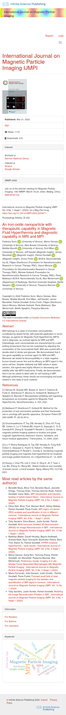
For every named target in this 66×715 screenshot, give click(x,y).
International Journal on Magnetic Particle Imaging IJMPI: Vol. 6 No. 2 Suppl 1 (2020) (35, 500)
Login (61, 35)
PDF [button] (7, 125)
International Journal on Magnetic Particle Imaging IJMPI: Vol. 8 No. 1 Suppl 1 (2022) (33, 517)
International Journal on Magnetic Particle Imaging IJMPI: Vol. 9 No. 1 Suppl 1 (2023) (35, 597)
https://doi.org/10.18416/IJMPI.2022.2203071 (24, 213)
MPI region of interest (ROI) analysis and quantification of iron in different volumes (34, 512)
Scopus (8, 166)
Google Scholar (12, 169)
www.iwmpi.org (12, 194)
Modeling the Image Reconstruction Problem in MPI (35, 593)
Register (49, 35)
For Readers (11, 616)
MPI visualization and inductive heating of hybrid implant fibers (34, 495)
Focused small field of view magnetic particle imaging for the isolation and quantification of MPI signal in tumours (33, 579)
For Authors (10, 621)
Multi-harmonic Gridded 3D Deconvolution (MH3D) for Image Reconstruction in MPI (33, 526)
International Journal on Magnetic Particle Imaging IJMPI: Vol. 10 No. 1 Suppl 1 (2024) (35, 530)
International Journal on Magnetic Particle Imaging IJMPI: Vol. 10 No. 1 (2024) (35, 585)
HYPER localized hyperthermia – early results (32, 544)
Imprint (44, 699)
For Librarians (11, 625)
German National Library (17, 158)
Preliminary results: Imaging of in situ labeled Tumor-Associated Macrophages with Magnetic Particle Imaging (35, 564)
